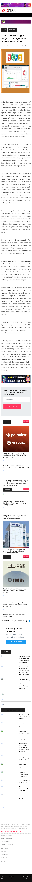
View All (26, 421)
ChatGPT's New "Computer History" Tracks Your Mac (24, 757)
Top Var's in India (5, 841)
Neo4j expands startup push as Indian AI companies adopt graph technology (15, 604)
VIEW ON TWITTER (16, 642)
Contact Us (4, 868)
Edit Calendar (4, 848)
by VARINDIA (7, 46)
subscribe (12, 406)
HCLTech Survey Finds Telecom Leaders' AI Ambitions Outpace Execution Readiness (14, 551)
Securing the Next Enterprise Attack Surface (24, 724)
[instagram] (8, 831)
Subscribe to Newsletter (7, 844)
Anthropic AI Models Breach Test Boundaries (24, 797)
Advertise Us (4, 854)
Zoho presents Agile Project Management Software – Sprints (13, 38)
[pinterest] (17, 831)
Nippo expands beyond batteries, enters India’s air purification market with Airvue (24, 747)
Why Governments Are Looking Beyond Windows (24, 716)
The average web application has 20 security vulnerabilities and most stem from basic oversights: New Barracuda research (16, 482)
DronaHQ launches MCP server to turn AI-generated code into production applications (15, 516)
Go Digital (4, 857)
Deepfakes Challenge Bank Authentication (23, 774)
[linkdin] (11, 831)
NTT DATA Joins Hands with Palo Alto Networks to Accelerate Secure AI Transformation (15, 455)
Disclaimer (4, 861)
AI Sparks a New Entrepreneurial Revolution (23, 788)
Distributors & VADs (6, 835)
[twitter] (5, 831)
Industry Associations (6, 838)
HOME (4, 29)
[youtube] (14, 831)
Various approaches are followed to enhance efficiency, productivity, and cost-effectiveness (24, 670)
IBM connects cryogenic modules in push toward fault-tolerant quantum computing (24, 735)
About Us (3, 851)
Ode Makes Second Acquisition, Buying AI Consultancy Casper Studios (14, 590)
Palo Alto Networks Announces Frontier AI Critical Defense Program (16, 466)
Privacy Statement (6, 865)
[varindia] (20, 831)
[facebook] (2, 831)
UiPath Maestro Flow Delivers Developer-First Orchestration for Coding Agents (15, 503)
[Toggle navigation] (2, 15)
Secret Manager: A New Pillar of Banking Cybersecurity (24, 766)
